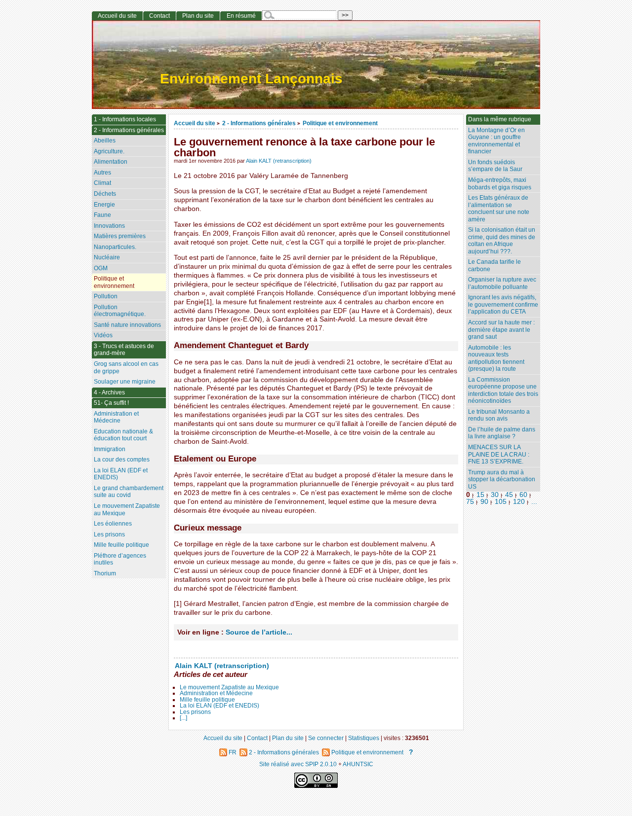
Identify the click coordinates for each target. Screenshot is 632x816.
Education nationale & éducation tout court (123, 435)
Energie (104, 204)
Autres (102, 172)
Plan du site (198, 15)
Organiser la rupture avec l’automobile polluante (502, 283)
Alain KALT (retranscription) (279, 161)
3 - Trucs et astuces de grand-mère (124, 350)
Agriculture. (109, 151)
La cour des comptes (122, 459)
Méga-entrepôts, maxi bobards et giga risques (499, 184)
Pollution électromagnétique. (120, 311)
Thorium (105, 573)
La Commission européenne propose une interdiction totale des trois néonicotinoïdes (503, 390)
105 (501, 501)
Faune (102, 215)
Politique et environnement (340, 123)
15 (480, 494)
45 (509, 494)
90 (484, 501)
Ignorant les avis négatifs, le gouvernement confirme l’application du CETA (503, 304)
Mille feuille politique (207, 699)
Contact (159, 15)
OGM (101, 268)
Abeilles (105, 140)
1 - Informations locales (125, 119)
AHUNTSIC (358, 764)
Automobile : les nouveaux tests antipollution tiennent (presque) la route (496, 358)
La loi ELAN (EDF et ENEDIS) (219, 705)
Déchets (105, 193)
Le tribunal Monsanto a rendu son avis (499, 415)
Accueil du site (194, 123)
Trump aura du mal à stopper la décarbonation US (501, 479)
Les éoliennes (113, 523)
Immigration (109, 449)
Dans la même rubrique (499, 119)
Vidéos (103, 335)
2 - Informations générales (259, 123)
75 (470, 501)
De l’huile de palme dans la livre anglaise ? (501, 433)
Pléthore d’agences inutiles (120, 559)
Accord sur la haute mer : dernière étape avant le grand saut (501, 329)
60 (523, 494)
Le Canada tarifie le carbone (494, 265)
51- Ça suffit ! (111, 402)
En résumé (241, 15)
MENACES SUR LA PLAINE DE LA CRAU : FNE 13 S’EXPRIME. (498, 454)
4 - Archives (109, 392)
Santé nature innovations (127, 324)
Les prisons (195, 712)
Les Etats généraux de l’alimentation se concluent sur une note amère (498, 208)
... (534, 501)
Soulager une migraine (125, 381)
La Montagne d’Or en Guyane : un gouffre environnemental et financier (496, 141)
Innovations (109, 225)
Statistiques (363, 738)
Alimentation (110, 161)
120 (519, 501)
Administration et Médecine (216, 693)
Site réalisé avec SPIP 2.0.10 (298, 764)
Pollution (106, 296)
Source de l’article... (259, 632)
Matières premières (120, 236)
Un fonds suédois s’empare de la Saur (495, 166)
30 (495, 494)
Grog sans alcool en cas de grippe (126, 367)
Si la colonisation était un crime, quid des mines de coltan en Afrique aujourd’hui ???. (501, 240)
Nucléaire (107, 257)
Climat (102, 182)
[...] (183, 717)
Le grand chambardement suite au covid (128, 492)
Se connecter (326, 738)
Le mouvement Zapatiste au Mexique (229, 687)
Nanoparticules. (115, 247)
